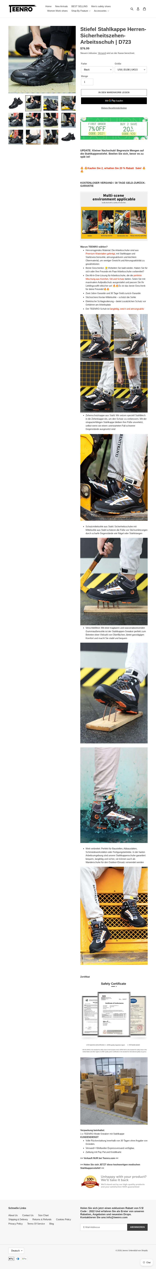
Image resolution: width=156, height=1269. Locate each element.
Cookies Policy (63, 1219)
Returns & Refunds (41, 1219)
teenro (125, 1250)
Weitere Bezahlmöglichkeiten (114, 108)
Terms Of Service (36, 1223)
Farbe (84, 63)
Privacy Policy (15, 1223)
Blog (51, 1223)
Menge (84, 76)
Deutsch (15, 1250)
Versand (102, 53)
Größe (118, 63)
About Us (13, 1215)
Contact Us (28, 1215)
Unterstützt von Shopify (138, 1250)
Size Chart (43, 1215)
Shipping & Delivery (18, 1219)
